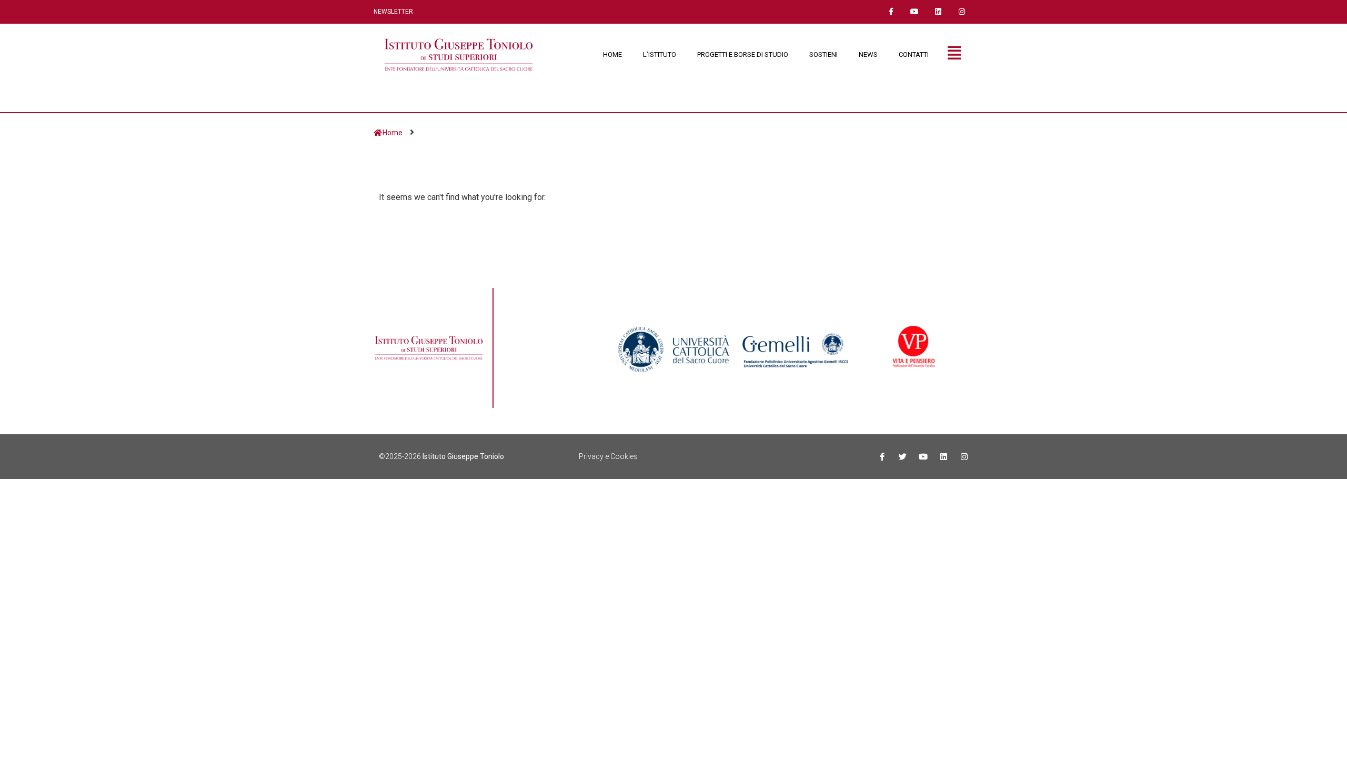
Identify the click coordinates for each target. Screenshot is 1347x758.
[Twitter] (903, 457)
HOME (612, 54)
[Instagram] (961, 12)
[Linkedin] (938, 12)
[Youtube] (915, 12)
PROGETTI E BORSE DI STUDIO (742, 54)
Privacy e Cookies (608, 456)
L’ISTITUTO (659, 54)
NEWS (868, 54)
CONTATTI (914, 54)
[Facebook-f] (891, 12)
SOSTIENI (823, 54)
